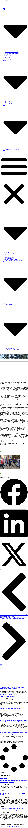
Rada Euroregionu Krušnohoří (11, 52)
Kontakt (4, 150)
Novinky (7, 50)
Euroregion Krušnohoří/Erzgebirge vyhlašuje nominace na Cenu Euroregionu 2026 (12, 688)
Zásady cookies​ (17, 826)
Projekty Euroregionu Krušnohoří (12, 148)
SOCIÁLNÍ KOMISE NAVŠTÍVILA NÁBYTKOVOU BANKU (10, 695)
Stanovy (7, 54)
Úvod (4, 8)
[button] (14, 180)
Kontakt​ (22, 826)
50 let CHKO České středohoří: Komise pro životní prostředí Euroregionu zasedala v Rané (13, 721)
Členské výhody (8, 103)
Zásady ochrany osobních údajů (6, 826)
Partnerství (5, 104)
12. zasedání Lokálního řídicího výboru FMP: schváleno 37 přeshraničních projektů (12, 707)
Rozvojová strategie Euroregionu (12, 57)
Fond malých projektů (9, 147)
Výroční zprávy (8, 56)
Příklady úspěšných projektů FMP (12, 149)
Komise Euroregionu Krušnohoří (12, 53)
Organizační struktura (9, 55)
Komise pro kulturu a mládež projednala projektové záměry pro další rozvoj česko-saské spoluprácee (14, 733)
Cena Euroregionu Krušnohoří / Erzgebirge (14, 59)
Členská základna (8, 101)
